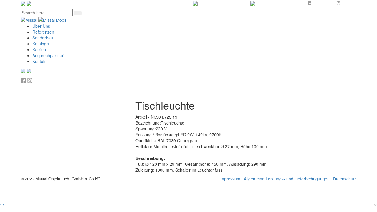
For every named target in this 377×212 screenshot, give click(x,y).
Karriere (39, 49)
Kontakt (39, 61)
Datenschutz (344, 179)
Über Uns (41, 26)
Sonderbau (42, 38)
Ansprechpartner (48, 55)
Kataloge (40, 44)
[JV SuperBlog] (43, 19)
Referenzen (43, 32)
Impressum (229, 179)
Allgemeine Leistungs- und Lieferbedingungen (287, 179)
